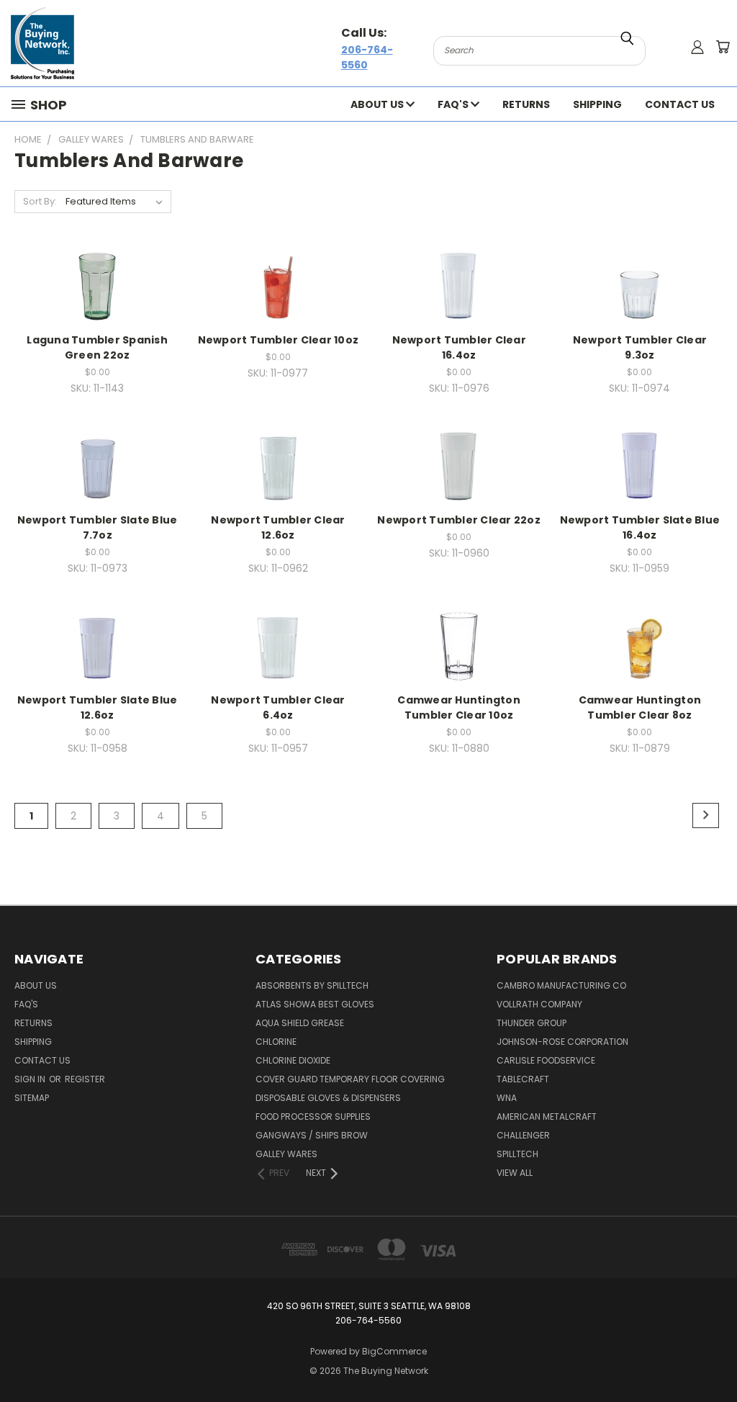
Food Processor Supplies (313, 1116)
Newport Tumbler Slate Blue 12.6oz (97, 707)
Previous (715, 1357)
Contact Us (680, 104)
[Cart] (722, 47)
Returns (526, 104)
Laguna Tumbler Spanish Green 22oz (97, 347)
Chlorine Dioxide (293, 1060)
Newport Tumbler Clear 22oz (459, 520)
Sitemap (31, 1098)
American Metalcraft (547, 1116)
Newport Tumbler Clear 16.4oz (459, 347)
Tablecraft (523, 1079)
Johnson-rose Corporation (562, 1041)
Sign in (31, 1079)
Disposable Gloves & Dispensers (328, 1098)
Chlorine (276, 1041)
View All (515, 1173)
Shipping (597, 104)
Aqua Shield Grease (300, 1023)
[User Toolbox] (697, 47)
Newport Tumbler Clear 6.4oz (278, 707)
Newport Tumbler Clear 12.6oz (278, 527)
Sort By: (40, 201)
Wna (507, 1098)
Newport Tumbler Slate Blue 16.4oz (640, 527)
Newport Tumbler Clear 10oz (278, 340)
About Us (378, 104)
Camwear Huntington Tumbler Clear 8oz (640, 707)
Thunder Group (531, 1023)
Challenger (523, 1135)
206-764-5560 (367, 57)
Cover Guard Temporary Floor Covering (350, 1079)
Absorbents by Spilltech (312, 985)
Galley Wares (286, 1154)
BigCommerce (394, 1351)
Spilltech (517, 1154)
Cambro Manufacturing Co (561, 985)
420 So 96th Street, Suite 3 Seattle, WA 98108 (369, 1306)
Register (85, 1079)
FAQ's (454, 104)
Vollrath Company (539, 1004)
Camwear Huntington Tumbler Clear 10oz (458, 707)
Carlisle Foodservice (546, 1060)
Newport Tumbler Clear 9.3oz (640, 347)
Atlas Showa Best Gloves (315, 1004)
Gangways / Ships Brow (312, 1135)
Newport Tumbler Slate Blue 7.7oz (97, 527)
